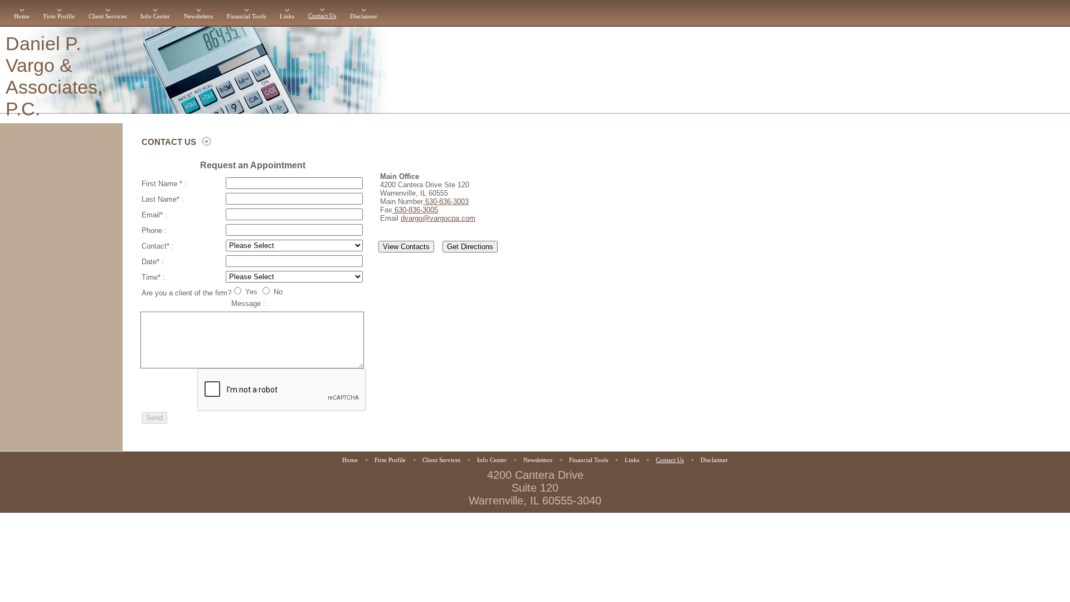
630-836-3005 (415, 210)
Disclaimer (363, 16)
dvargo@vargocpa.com (438, 218)
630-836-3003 (446, 201)
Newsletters (198, 16)
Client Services (108, 16)
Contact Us (322, 16)
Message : (248, 303)
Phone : (154, 230)
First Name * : (164, 183)
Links (287, 16)
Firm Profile (59, 16)
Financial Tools (246, 16)
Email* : (154, 215)
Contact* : (158, 246)
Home (22, 16)
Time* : (153, 277)
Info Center (155, 16)
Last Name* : (163, 199)
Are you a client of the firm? (186, 293)
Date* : (153, 262)
